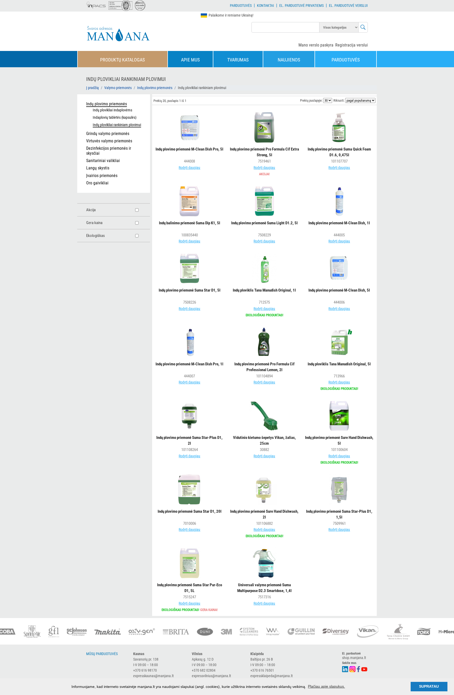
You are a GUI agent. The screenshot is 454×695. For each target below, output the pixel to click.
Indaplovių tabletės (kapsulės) (114, 117)
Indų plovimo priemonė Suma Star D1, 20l (189, 511)
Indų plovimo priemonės (154, 88)
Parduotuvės (241, 5)
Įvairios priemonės (101, 175)
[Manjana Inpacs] (96, 4)
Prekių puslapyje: (311, 100)
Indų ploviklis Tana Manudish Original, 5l (339, 364)
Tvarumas (238, 60)
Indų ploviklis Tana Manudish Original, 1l (264, 290)
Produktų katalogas (122, 60)
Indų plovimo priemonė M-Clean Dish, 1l (339, 223)
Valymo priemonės (118, 88)
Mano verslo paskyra (315, 45)
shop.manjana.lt (354, 658)
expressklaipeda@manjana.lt (271, 676)
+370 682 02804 (203, 670)
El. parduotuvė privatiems (301, 5)
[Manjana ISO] (120, 5)
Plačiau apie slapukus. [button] (326, 686)
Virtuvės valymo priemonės (109, 140)
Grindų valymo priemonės (107, 133)
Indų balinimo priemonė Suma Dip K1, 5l (189, 223)
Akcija (91, 210)
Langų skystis (97, 167)
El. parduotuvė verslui (348, 5)
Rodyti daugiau (189, 167)
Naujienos (289, 60)
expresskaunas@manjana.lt (153, 676)
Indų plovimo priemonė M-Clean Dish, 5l (339, 290)
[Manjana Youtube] (364, 668)
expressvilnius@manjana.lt (211, 676)
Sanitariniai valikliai (103, 160)
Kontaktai (265, 5)
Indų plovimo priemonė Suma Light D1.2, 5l (264, 223)
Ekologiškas (95, 235)
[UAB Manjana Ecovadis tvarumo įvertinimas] (140, 5)
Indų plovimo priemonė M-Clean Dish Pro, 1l (189, 364)
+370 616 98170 (145, 670)
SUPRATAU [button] (429, 686)
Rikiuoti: (338, 100)
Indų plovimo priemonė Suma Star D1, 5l (189, 290)
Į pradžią (92, 88)
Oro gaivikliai (97, 182)
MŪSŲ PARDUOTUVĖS (102, 654)
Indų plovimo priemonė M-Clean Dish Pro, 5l (189, 149)
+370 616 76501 (262, 670)
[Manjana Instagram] (352, 668)
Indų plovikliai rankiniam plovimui (117, 125)
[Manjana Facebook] (358, 668)
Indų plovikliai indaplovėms (112, 110)
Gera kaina (94, 222)
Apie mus (190, 60)
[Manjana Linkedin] (345, 668)
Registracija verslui (351, 45)
